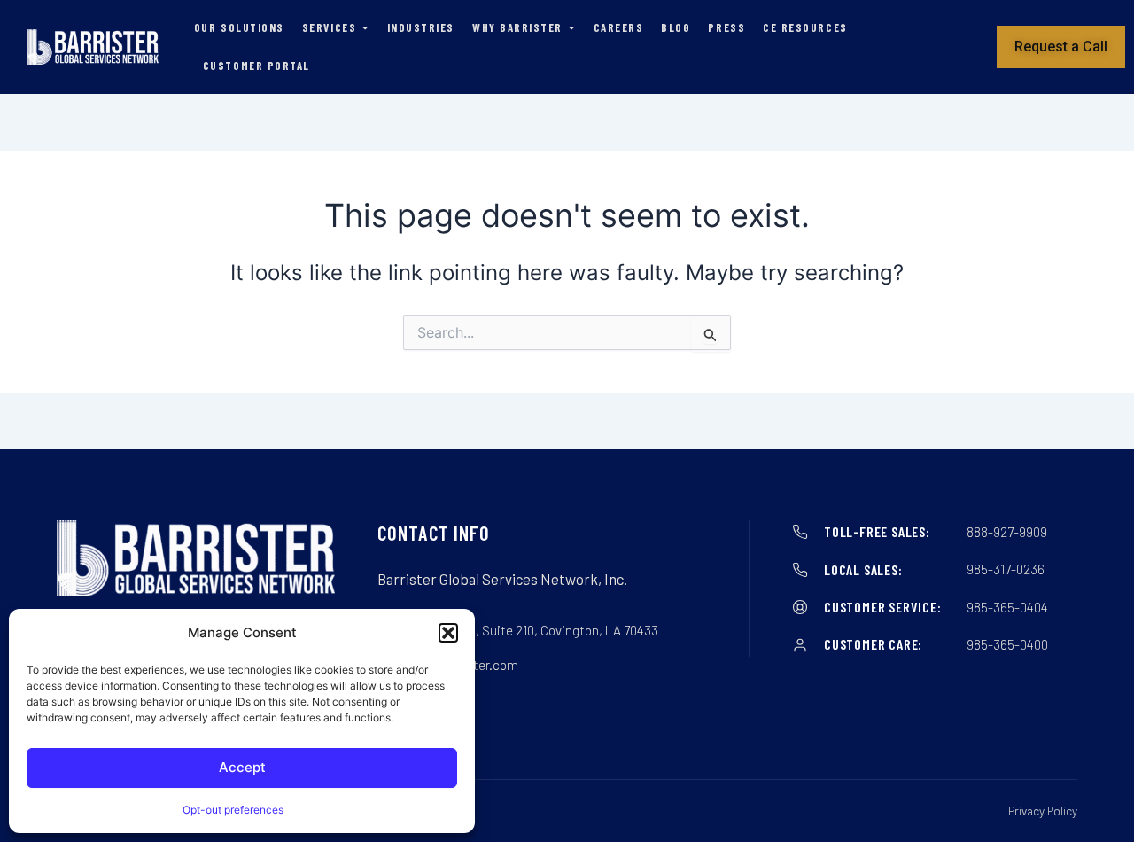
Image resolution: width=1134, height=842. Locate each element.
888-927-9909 (1007, 532)
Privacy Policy (1042, 810)
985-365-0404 (1007, 607)
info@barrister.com (462, 665)
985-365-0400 (1007, 644)
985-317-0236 (1006, 569)
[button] (448, 633)
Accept (242, 767)
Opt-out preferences (233, 809)
